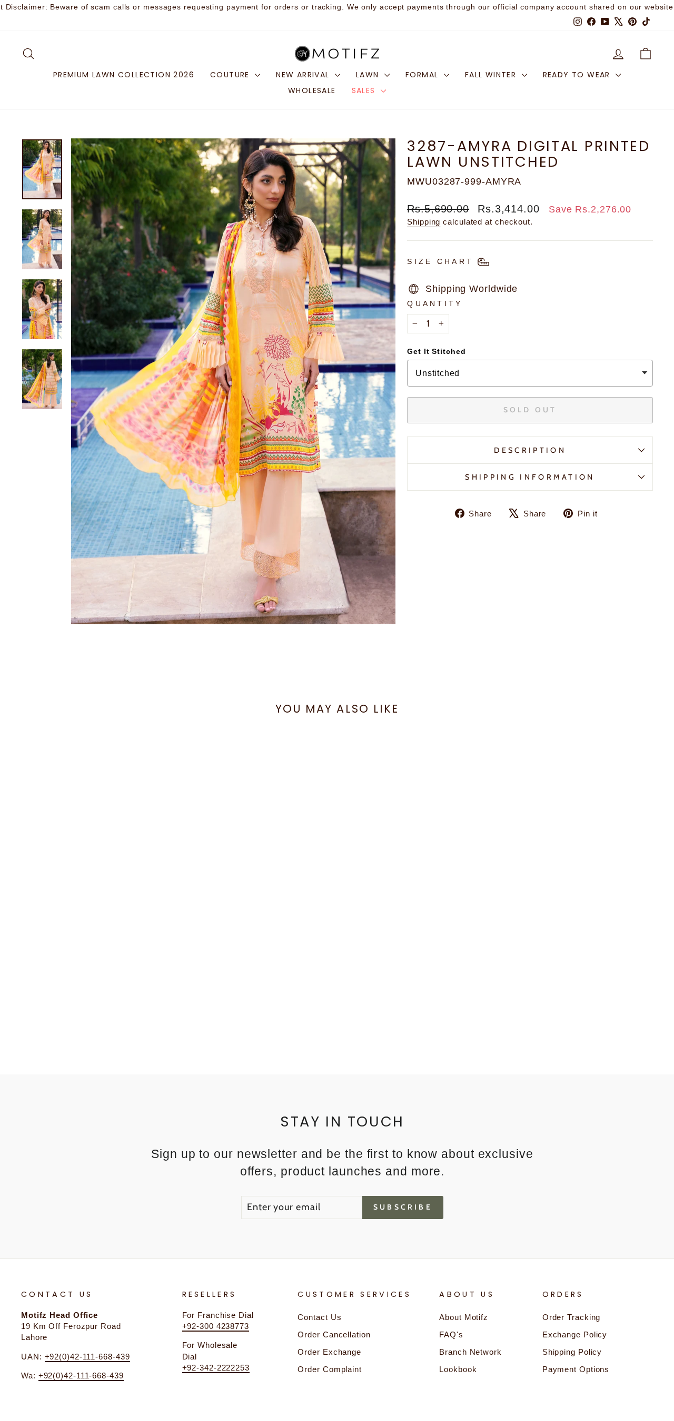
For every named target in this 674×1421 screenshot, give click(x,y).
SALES (365, 90)
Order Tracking (571, 1317)
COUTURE (231, 74)
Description (530, 450)
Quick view (95, 953)
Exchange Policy (575, 1334)
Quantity (435, 303)
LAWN (369, 74)
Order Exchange (329, 1351)
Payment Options (576, 1369)
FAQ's (451, 1334)
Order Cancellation (334, 1334)
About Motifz (463, 1317)
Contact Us (319, 1317)
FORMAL (423, 74)
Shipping (423, 221)
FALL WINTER (492, 74)
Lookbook (458, 1369)
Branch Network (470, 1351)
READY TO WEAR (578, 74)
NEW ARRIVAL (304, 74)
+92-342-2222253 (216, 1367)
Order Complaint (330, 1369)
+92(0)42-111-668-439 (87, 1356)
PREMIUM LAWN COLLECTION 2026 (123, 74)
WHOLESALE (312, 90)
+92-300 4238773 (216, 1326)
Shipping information (529, 477)
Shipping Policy (572, 1351)
